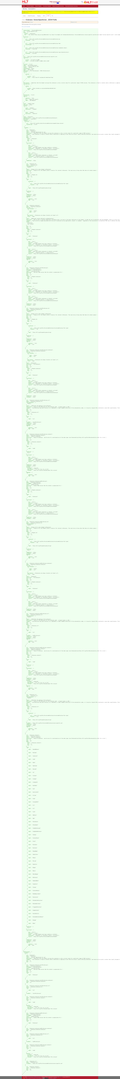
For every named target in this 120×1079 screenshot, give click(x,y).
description (26, 82)
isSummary (29, 195)
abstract (26, 104)
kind (25, 103)
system (27, 59)
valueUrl (32, 184)
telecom (27, 74)
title (25, 66)
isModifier (29, 160)
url (26, 39)
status (26, 33)
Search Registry (38, 6)
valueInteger (28, 44)
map (29, 262)
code (29, 89)
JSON (48, 15)
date (25, 69)
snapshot (26, 120)
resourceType (27, 30)
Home (24, 6)
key (29, 145)
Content (24, 15)
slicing (28, 207)
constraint (29, 143)
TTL (52, 15)
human (30, 147)
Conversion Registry (47, 6)
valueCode (28, 40)
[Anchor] (57, 19)
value (29, 77)
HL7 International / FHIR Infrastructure (34, 1076)
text (25, 32)
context (25, 105)
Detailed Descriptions (31, 15)
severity (30, 146)
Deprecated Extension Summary (71, 6)
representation (30, 166)
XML (44, 15)
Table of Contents (28, 1078)
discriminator (31, 208)
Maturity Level (73, 22)
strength (29, 468)
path (28, 131)
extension (27, 121)
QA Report (33, 1078)
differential (27, 951)
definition (29, 133)
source (30, 149)
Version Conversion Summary (58, 6)
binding (28, 467)
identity (28, 98)
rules (29, 216)
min (27, 135)
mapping (25, 96)
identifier (26, 57)
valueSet (29, 470)
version (25, 64)
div (25, 34)
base (28, 137)
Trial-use (31, 22)
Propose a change (52, 1078)
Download (27, 26)
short (28, 132)
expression (28, 109)
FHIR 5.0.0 (59, 1076)
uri (26, 99)
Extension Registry (30, 6)
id (24, 31)
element (26, 127)
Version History (38, 1078)
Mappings (39, 15)
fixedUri (28, 422)
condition (29, 191)
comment (28, 134)
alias (28, 221)
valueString (29, 124)
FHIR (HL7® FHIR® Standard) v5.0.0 (57, 11)
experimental (27, 68)
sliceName (29, 483)
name (25, 65)
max (27, 136)
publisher (26, 70)
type (27, 108)
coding (27, 86)
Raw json (23, 26)
